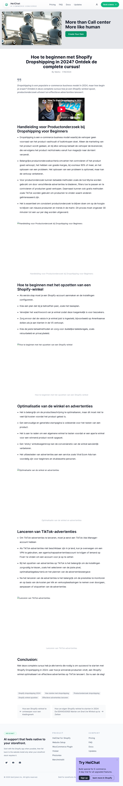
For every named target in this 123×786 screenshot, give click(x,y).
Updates (78, 4)
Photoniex (57, 755)
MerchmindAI (58, 759)
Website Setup (58, 742)
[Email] (20, 762)
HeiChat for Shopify (61, 738)
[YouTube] (13, 762)
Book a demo (108, 4)
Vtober (55, 751)
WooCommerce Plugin (62, 746)
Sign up (84, 778)
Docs (68, 4)
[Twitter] (6, 762)
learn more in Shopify (102, 778)
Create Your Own (76, 34)
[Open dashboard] (96, 4)
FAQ (61, 4)
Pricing (52, 4)
